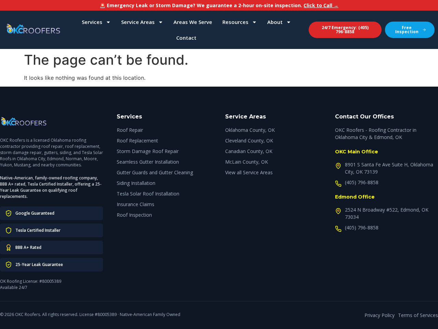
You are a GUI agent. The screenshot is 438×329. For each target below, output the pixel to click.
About (275, 21)
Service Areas (138, 21)
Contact (186, 37)
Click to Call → (321, 5)
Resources (235, 21)
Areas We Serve (192, 21)
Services (92, 21)
